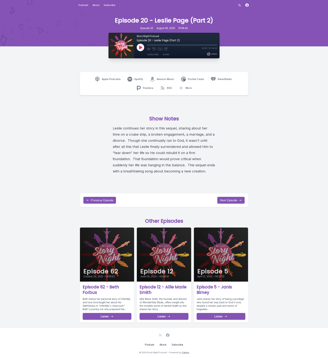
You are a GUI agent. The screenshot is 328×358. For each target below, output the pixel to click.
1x (160, 49)
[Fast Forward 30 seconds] (166, 49)
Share (166, 54)
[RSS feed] (239, 5)
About (96, 5)
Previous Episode (102, 200)
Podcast (83, 5)
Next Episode (228, 200)
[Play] (140, 47)
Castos (185, 352)
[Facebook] (247, 5)
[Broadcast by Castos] (212, 54)
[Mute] (148, 48)
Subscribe (109, 5)
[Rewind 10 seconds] (153, 49)
